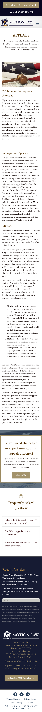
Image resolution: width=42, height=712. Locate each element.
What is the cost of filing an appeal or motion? (17, 544)
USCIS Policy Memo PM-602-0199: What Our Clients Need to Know (20, 576)
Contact (29, 703)
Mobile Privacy (15, 703)
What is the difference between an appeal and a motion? (19, 521)
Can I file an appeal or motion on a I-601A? (18, 533)
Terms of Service (13, 699)
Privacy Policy (30, 699)
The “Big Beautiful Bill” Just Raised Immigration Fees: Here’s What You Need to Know (20, 591)
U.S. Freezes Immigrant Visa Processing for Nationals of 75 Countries (19, 583)
